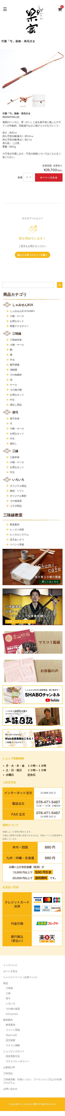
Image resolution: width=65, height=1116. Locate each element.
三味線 (9, 988)
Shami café (11, 1035)
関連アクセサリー (19, 326)
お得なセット (17, 321)
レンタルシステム (19, 534)
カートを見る (10, 971)
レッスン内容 (17, 529)
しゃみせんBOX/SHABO (22, 311)
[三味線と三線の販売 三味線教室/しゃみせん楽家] (32, 34)
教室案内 (14, 524)
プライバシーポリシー (17, 1061)
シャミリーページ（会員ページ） (20, 977)
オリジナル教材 (18, 496)
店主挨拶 (10, 1040)
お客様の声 (9, 1067)
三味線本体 (16, 340)
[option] (32, 71)
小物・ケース (17, 316)
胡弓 (8, 998)
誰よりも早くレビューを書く (32, 254)
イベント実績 (17, 544)
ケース (13, 385)
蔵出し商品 (16, 405)
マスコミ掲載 (13, 1045)
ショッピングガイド (13, 1051)
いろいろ (10, 1003)
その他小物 (16, 390)
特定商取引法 (13, 1056)
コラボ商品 (16, 506)
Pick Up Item (12, 1014)
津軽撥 (13, 370)
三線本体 (14, 457)
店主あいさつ (17, 539)
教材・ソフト (17, 491)
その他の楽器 (13, 1009)
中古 (12, 360)
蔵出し (13, 443)
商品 (5, 983)
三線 (8, 993)
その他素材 (16, 375)
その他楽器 (16, 501)
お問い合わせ (10, 1089)
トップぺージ (10, 965)
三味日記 (8, 1073)
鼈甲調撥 (14, 365)
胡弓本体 (14, 418)
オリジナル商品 (18, 486)
